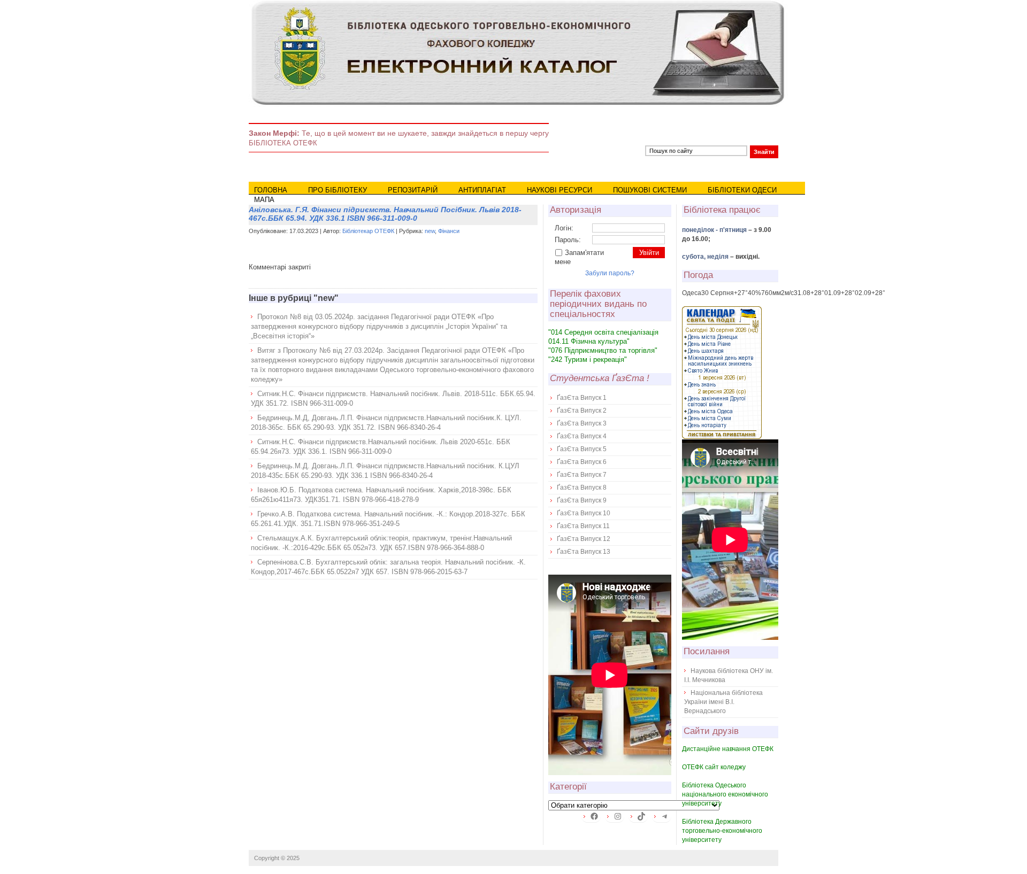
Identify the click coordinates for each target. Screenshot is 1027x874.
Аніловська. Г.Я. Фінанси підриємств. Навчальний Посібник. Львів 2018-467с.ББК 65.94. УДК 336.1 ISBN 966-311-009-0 (385, 213)
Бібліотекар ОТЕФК (368, 231)
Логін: (564, 228)
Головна (270, 190)
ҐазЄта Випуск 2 (582, 410)
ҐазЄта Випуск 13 (583, 551)
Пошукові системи (650, 190)
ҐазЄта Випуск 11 (583, 526)
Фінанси (448, 231)
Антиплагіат (482, 190)
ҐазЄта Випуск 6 (582, 462)
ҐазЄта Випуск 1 (582, 397)
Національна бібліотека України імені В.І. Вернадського (723, 702)
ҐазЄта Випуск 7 (582, 474)
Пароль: (568, 240)
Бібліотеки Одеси (742, 190)
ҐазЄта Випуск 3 (582, 423)
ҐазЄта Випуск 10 (583, 513)
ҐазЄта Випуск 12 (583, 539)
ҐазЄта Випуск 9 (582, 500)
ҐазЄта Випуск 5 (582, 449)
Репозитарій (413, 190)
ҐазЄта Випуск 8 (582, 487)
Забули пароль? (609, 273)
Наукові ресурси (559, 190)
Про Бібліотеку (337, 190)
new (430, 231)
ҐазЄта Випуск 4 (582, 436)
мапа (264, 200)
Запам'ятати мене (579, 257)
